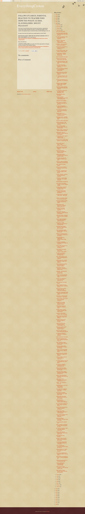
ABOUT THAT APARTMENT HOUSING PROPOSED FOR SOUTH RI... (62, 376)
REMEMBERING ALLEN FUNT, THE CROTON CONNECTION (62, 386)
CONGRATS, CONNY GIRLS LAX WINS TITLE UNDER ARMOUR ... (61, 179)
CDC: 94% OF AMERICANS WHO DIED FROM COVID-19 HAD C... (62, 454)
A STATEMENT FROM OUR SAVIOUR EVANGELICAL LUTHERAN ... (61, 443)
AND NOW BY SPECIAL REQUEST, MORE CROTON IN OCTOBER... (62, 133)
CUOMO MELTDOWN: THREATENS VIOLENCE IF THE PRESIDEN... (61, 412)
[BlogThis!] (33, 51)
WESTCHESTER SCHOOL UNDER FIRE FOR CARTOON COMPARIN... (61, 289)
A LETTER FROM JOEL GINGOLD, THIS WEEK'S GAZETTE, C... (61, 66)
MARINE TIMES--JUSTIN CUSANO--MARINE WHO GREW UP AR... (61, 310)
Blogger (48, 511)
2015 (57, 495)
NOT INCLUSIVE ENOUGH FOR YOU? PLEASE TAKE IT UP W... (61, 168)
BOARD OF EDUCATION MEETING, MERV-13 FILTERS (60, 320)
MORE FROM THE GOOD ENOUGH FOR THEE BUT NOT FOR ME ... (61, 369)
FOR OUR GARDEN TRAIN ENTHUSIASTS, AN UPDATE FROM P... (61, 328)
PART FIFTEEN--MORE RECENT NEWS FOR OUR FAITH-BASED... (61, 127)
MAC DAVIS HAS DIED (60, 31)
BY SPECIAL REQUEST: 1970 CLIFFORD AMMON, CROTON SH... (62, 429)
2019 (57, 488)
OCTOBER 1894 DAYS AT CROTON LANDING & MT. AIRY (61, 159)
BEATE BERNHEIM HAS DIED (62, 56)
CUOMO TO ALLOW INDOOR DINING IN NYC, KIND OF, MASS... (61, 350)
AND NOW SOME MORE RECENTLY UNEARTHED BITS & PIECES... (61, 227)
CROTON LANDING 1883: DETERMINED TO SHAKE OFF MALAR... (61, 347)
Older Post (49, 91)
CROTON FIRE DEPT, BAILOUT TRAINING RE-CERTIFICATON (61, 151)
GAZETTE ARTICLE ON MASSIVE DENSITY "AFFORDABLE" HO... (60, 324)
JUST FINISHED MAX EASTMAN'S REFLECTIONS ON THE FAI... (62, 446)
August (58, 474)
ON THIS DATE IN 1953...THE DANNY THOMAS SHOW (61, 51)
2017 (57, 492)
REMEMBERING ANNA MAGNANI (60, 95)
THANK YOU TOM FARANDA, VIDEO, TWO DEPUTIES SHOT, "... (61, 276)
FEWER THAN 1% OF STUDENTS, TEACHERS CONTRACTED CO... (61, 114)
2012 (57, 500)
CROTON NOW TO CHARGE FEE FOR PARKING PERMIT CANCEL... (61, 265)
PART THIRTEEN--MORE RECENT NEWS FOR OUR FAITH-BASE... (61, 343)
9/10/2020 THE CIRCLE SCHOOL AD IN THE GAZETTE (60, 209)
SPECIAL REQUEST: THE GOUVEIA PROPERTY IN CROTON (61, 123)
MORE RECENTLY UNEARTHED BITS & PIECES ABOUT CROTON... (62, 401)
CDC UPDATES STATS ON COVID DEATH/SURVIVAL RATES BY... (61, 110)
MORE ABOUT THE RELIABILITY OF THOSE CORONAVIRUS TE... (61, 380)
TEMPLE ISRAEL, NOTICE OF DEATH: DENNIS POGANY (62, 130)
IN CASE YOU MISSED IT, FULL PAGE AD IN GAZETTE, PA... (61, 279)
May (57, 479)
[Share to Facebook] (35, 51)
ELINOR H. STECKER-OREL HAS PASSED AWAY (61, 45)
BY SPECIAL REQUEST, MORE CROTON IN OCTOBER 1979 (61, 254)
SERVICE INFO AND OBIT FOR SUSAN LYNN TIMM (61, 59)
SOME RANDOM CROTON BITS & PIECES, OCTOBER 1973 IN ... (62, 286)
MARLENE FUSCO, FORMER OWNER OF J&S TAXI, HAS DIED (62, 118)
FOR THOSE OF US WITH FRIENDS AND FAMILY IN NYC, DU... (61, 103)
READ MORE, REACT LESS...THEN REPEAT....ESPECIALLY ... (61, 144)
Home (34, 91)
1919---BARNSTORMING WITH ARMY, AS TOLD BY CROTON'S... (62, 415)
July (57, 476)
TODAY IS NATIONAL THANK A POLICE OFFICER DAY (61, 199)
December (58, 24)
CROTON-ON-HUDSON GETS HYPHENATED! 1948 (61, 461)
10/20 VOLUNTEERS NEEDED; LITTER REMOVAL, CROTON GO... (62, 69)
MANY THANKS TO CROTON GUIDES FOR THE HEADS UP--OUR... (61, 425)
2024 (57, 18)
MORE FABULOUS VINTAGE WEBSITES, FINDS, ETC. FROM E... (61, 73)
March (58, 483)
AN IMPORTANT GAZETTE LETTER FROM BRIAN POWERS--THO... (61, 188)
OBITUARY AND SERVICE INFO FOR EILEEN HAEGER (62, 331)
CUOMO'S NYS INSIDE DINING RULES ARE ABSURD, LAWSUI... (60, 303)
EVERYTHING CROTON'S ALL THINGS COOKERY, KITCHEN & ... (62, 47)
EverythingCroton (30, 5)
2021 (57, 21)
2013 (57, 499)
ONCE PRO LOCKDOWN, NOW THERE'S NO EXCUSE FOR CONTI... (62, 293)
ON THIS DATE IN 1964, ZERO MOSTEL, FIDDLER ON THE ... (62, 140)
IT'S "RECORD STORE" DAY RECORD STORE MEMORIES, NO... (61, 91)
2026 (57, 14)
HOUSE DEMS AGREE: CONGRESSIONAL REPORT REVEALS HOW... (62, 155)
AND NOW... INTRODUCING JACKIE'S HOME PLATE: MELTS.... (61, 171)
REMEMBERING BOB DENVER (60, 436)
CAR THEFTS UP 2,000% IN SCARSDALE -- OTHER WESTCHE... (61, 390)
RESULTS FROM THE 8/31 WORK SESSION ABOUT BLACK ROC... (61, 439)
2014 (57, 497)
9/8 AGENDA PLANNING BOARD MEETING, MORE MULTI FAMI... (61, 393)
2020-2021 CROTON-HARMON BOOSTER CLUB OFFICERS (62, 162)
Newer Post (20, 91)
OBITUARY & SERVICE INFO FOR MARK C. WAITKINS (61, 296)
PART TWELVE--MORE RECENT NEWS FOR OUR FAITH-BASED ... (61, 471)
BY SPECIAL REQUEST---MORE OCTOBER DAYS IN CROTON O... (61, 107)
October (58, 28)
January (58, 486)
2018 (57, 490)
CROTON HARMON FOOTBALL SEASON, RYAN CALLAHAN (62, 419)
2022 (57, 19)
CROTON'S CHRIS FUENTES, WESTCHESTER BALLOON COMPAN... (62, 88)
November (58, 26)
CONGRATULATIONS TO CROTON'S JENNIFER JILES (61, 307)
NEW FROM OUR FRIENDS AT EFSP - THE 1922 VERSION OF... (62, 457)
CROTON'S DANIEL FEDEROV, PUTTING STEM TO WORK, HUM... (62, 216)
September (59, 30)
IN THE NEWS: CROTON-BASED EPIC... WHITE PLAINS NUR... (61, 54)
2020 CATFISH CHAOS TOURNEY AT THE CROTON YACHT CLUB (62, 467)
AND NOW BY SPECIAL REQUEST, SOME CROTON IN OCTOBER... (62, 212)
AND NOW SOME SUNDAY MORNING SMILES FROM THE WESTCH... (61, 372)
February (58, 484)
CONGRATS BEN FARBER (61, 100)
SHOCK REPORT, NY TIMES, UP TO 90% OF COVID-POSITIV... (61, 450)
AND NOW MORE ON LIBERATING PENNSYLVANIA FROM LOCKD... (61, 239)
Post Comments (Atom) (26, 94)
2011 (57, 502)
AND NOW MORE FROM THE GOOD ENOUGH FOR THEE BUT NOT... (62, 34)
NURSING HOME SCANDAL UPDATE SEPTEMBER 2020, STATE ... (61, 84)
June (58, 477)
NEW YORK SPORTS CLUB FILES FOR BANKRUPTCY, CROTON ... (61, 257)
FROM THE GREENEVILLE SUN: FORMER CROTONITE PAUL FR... (62, 339)
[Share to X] (34, 51)
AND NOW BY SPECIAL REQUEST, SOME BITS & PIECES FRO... (61, 268)
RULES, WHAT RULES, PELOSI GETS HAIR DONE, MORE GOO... (62, 433)
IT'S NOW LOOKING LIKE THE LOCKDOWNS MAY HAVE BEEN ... (62, 361)
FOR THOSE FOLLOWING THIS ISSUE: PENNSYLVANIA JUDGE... (61, 250)
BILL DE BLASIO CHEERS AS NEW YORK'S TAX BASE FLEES (62, 404)
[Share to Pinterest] (36, 51)
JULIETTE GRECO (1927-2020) (62, 120)
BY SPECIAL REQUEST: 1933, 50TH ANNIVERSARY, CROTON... (62, 37)
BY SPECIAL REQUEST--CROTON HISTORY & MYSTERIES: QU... (61, 365)
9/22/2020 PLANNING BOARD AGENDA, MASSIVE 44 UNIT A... (61, 201)
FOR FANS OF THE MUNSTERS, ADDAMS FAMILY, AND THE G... (61, 205)
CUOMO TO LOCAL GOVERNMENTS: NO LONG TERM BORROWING (62, 98)
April (57, 481)
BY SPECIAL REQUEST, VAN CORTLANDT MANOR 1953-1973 (62, 62)
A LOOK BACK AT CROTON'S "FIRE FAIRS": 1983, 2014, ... (61, 195)
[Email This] (32, 51)
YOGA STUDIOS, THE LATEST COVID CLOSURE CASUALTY (62, 299)
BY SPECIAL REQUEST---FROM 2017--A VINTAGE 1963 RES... (61, 334)
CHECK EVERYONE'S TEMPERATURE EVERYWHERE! (60, 464)
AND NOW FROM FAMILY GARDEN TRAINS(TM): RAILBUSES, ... (61, 191)
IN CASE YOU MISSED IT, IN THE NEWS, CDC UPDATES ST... (62, 80)
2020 (57, 23)
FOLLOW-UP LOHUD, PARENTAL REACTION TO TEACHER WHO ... (61, 223)
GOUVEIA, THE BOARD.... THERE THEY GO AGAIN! (61, 314)
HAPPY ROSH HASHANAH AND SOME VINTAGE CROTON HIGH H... (61, 220)
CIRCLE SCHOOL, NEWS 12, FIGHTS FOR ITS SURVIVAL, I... (61, 358)
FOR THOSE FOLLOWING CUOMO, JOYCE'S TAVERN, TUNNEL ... (62, 184)
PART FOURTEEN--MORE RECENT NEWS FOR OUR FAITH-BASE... (61, 231)
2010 (57, 504)
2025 (57, 16)
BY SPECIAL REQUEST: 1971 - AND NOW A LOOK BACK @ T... (62, 76)
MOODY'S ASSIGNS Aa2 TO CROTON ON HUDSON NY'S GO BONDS (62, 234)
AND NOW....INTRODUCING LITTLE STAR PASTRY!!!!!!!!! (61, 272)
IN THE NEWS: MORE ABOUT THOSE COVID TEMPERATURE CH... (62, 137)
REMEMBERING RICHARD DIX (62, 181)
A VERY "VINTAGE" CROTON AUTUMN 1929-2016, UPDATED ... (61, 175)
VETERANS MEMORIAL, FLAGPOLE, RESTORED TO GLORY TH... (62, 243)
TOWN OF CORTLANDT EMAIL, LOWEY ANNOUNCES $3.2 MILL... (61, 41)
